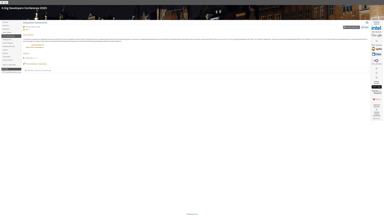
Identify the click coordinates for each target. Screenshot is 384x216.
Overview (5, 22)
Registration (6, 29)
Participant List (7, 39)
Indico (196, 214)
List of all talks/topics (9, 36)
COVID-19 (6, 25)
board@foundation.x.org (13, 72)
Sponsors (5, 53)
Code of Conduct (7, 60)
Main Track (364, 27)
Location (5, 50)
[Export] (367, 22)
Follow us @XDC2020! (9, 65)
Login (5, 2)
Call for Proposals (8, 43)
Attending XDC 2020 (8, 46)
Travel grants (6, 56)
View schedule (7, 32)
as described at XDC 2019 (318, 39)
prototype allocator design (225, 39)
